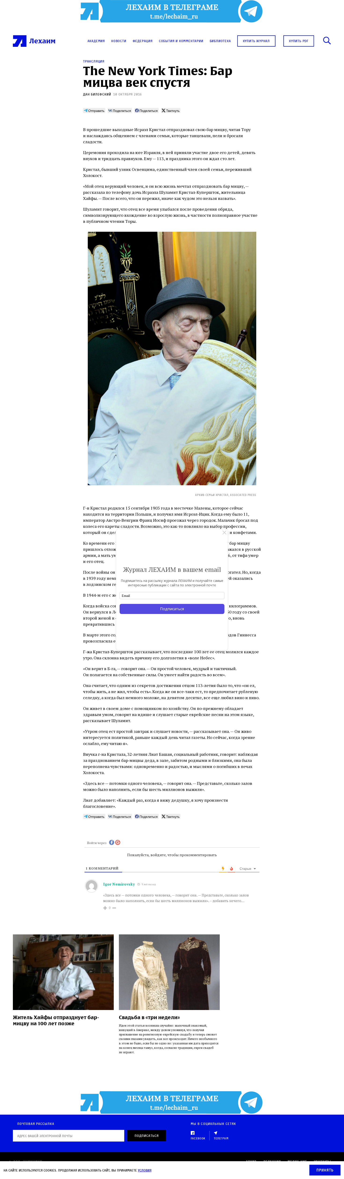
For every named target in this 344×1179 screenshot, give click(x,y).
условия (144, 1170)
